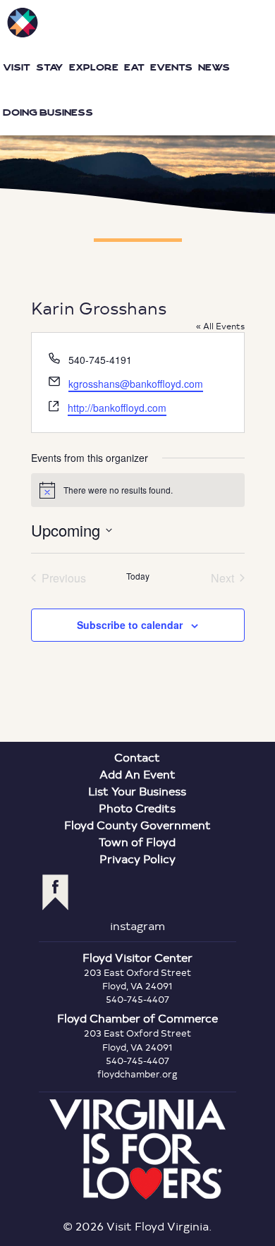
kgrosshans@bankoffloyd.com (135, 384)
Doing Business (48, 112)
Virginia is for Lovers (137, 1149)
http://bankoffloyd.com (117, 408)
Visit (16, 67)
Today (137, 576)
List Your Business (137, 791)
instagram (137, 925)
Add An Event (137, 774)
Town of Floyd (137, 841)
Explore (93, 67)
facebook (55, 892)
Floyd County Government (137, 825)
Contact (137, 757)
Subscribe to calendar (130, 625)
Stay (49, 67)
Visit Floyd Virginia (22, 22)
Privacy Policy (137, 858)
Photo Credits (137, 808)
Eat (134, 67)
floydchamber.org (137, 1074)
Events (171, 67)
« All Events (220, 325)
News (214, 67)
